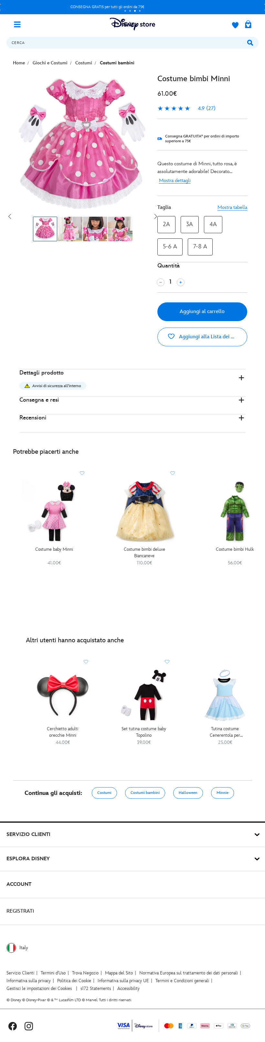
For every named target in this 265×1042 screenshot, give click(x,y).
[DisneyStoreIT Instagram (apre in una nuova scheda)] (29, 1026)
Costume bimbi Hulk (235, 549)
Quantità (168, 265)
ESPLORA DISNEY (28, 859)
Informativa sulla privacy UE (123, 980)
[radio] (166, 224)
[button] (132, 382)
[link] (186, 108)
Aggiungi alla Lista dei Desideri (212, 337)
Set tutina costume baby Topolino (144, 732)
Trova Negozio (85, 973)
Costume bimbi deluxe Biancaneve (144, 553)
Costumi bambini (145, 792)
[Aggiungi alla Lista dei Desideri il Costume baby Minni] (82, 473)
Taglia (164, 207)
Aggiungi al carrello (202, 312)
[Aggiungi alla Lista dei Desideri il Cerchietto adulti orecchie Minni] (86, 662)
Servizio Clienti (20, 973)
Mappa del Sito (119, 973)
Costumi (104, 792)
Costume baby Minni (54, 549)
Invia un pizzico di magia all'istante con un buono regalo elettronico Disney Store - (107, 7)
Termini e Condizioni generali (182, 980)
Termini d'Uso (53, 973)
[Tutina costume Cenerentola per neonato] (224, 695)
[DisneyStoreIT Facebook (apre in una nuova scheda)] (12, 1026)
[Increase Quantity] (181, 282)
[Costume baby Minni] (54, 511)
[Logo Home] (132, 24)
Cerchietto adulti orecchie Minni (62, 732)
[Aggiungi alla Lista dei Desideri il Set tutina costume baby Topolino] (167, 662)
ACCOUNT (18, 884)
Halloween (188, 792)
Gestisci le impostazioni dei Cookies (39, 988)
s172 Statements (95, 988)
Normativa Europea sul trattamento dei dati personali (188, 973)
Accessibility (128, 988)
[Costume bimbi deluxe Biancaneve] (144, 511)
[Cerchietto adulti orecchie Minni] (62, 695)
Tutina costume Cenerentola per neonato (225, 732)
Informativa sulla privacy (28, 980)
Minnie (222, 792)
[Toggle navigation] (19, 24)
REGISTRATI (20, 911)
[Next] (156, 216)
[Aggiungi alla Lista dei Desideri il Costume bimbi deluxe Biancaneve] (172, 473)
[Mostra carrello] (248, 25)
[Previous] (10, 216)
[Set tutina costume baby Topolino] (143, 695)
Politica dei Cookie (74, 980)
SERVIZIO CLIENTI (28, 834)
